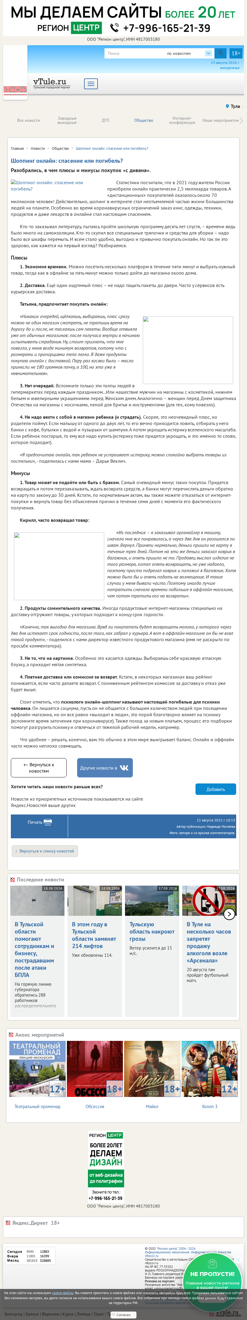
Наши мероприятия (220, 120)
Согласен (123, 1314)
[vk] (125, 768)
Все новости (28, 120)
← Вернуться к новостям (38, 767)
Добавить (216, 789)
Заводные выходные (67, 120)
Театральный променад (39, 1095)
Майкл (163, 1095)
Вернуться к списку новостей (47, 851)
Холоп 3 (219, 1095)
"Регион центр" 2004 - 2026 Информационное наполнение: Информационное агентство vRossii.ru (188, 1252)
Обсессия (104, 1095)
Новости (38, 148)
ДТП (105, 120)
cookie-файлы (62, 1292)
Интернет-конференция (182, 120)
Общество (143, 120)
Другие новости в (98, 768)
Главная (17, 148)
